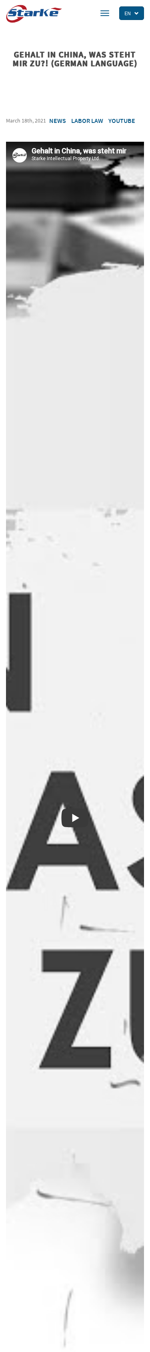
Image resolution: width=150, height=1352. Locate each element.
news (57, 121)
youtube (121, 121)
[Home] (34, 14)
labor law (87, 121)
